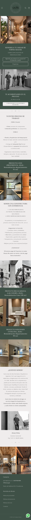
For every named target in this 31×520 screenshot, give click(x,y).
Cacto (13, 517)
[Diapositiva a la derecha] (19, 442)
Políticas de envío (7, 502)
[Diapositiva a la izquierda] (12, 442)
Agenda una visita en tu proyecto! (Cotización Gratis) (16, 59)
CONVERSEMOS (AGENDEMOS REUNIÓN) (15, 104)
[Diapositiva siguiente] (19, 111)
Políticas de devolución (9, 499)
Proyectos (15, 64)
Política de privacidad (8, 495)
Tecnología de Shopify (17, 517)
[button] (2, 8)
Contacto (5, 506)
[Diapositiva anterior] (12, 111)
